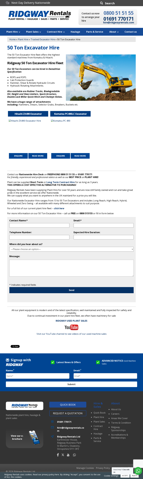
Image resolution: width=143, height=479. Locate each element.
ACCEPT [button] (125, 476)
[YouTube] (68, 455)
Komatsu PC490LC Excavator (70, 113)
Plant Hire (12, 31)
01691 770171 (118, 18)
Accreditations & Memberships (119, 436)
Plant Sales (32, 31)
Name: (10, 370)
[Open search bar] (107, 3)
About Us (116, 409)
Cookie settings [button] (111, 475)
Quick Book (68, 404)
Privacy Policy (103, 468)
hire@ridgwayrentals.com (118, 22)
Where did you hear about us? (25, 244)
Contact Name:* (18, 220)
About (112, 31)
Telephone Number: (20, 232)
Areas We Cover (119, 418)
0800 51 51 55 (119, 13)
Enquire (18, 155)
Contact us (131, 31)
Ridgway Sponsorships (118, 429)
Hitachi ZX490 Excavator (28, 113)
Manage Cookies (85, 468)
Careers (115, 413)
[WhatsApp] (74, 455)
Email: (77, 370)
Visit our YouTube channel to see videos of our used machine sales (72, 333)
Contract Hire (54, 31)
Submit (71, 384)
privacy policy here (50, 474)
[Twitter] (62, 454)
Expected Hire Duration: (87, 232)
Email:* (78, 220)
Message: (14, 256)
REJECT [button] (134, 476)
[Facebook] (58, 455)
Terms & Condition (121, 422)
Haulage (75, 31)
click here (59, 208)
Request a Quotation (68, 413)
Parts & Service (94, 31)
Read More (38, 155)
